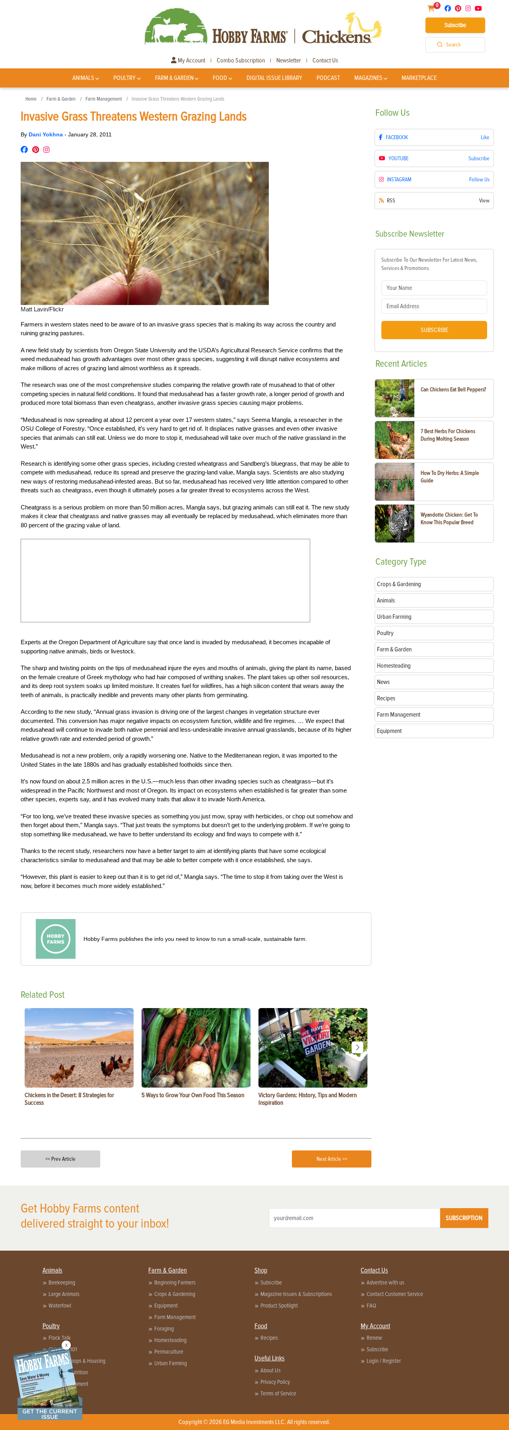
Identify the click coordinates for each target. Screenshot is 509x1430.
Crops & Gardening (174, 1294)
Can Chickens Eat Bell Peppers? (453, 389)
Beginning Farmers (175, 1282)
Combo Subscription (241, 60)
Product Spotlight (279, 1305)
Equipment (166, 1305)
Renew (374, 1337)
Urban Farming (170, 1363)
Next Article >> (332, 1159)
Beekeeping (62, 1282)
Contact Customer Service (395, 1294)
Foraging (164, 1328)
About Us (270, 1370)
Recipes (269, 1337)
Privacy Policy (275, 1381)
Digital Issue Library (274, 78)
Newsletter (288, 60)
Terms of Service (278, 1393)
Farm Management (103, 99)
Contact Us (325, 60)
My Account (191, 60)
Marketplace (419, 78)
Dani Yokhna (46, 134)
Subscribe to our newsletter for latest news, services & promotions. (429, 264)
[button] (357, 1047)
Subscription (464, 1218)
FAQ (371, 1305)
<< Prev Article (60, 1159)
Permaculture (168, 1351)
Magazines (368, 78)
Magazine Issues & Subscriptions (296, 1294)
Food (220, 78)
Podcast (328, 78)
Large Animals (64, 1294)
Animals (83, 78)
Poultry (124, 78)
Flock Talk (60, 1337)
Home (31, 99)
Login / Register (384, 1360)
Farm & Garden (174, 78)
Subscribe (455, 25)
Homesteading (170, 1340)
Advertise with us (385, 1282)
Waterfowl (60, 1305)
